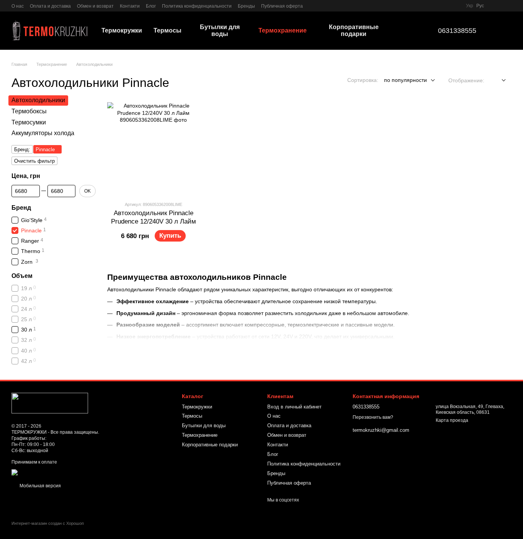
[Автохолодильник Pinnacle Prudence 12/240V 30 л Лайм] (153, 148)
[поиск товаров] (409, 30)
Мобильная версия (39, 485)
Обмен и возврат (95, 6)
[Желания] (508, 6)
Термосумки (28, 122)
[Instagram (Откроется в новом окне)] (314, 6)
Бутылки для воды (220, 30)
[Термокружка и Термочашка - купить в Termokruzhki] (49, 403)
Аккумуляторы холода (42, 133)
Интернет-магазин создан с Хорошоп (47, 523)
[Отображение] (498, 80)
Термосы (167, 30)
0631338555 (457, 30)
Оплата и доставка (50, 6)
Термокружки (121, 30)
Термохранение (282, 30)
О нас (17, 6)
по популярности (405, 80)
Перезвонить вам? (373, 417)
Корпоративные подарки (354, 30)
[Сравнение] (495, 6)
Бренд (21, 207)
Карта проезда (452, 420)
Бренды (246, 6)
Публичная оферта (282, 6)
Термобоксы (29, 111)
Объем (22, 276)
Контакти (130, 6)
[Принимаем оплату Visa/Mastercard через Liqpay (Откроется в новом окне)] (67, 472)
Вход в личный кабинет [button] (294, 407)
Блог (151, 6)
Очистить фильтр (34, 161)
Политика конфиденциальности (197, 6)
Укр (469, 5)
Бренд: (22, 150)
